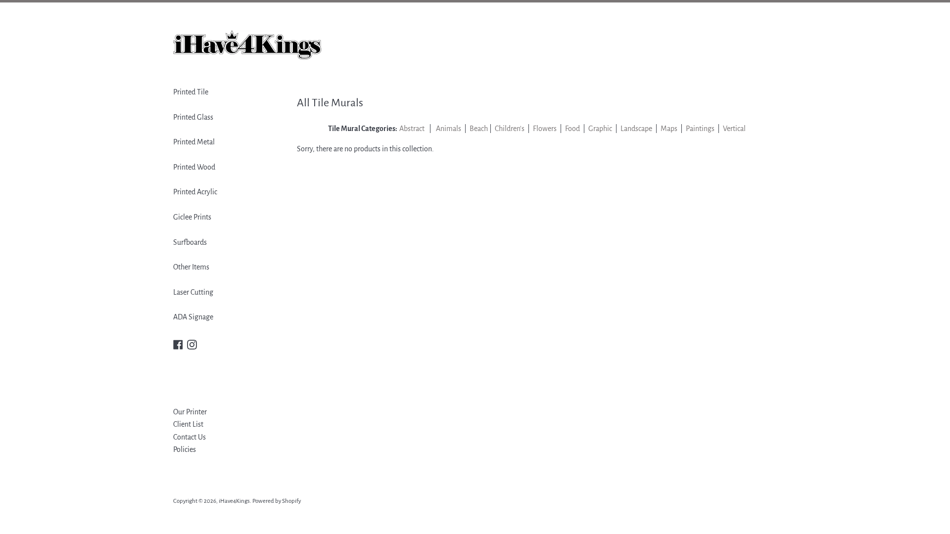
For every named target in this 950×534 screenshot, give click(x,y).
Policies (184, 449)
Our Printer (190, 412)
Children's (509, 129)
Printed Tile (190, 92)
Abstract (412, 129)
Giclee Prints (192, 217)
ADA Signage (193, 317)
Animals (448, 129)
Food (572, 129)
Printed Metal (194, 142)
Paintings (700, 129)
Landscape (636, 129)
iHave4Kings (234, 501)
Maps (670, 129)
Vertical (734, 129)
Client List (188, 424)
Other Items (191, 267)
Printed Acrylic (195, 192)
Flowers (545, 129)
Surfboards (190, 242)
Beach (479, 129)
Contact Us (189, 437)
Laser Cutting (193, 292)
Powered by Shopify (276, 501)
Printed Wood (194, 167)
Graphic (600, 129)
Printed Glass (193, 117)
